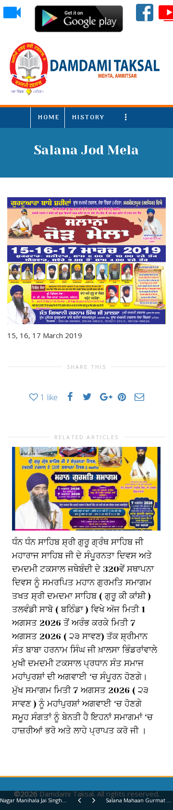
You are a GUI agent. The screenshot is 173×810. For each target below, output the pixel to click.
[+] (86, 489)
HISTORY (88, 117)
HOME (49, 117)
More (127, 117)
